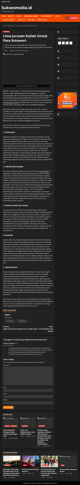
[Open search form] (63, 18)
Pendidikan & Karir (31, 16)
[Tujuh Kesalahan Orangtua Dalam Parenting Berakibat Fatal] (11, 423)
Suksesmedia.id (17, 7)
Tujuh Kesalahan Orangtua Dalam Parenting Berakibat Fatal (10, 433)
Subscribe (73, 18)
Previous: (15, 328)
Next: (40, 329)
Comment (6, 365)
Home (3, 16)
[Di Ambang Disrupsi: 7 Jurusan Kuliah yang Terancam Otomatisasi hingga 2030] (49, 461)
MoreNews (45, 483)
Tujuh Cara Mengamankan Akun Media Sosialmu (27, 432)
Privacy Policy (42, 20)
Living (18, 16)
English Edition (8, 20)
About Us (11, 16)
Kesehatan (7, 426)
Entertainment (46, 16)
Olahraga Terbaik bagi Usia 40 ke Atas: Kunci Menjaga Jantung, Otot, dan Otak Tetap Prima (11, 472)
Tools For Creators (8, 343)
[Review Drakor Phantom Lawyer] (68, 461)
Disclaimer (31, 20)
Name (5, 387)
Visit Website (10, 321)
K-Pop (25, 465)
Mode (57, 16)
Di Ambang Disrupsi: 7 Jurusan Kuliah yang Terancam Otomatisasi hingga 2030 (49, 472)
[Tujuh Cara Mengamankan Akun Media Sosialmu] (28, 423)
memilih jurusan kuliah (10, 102)
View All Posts (22, 321)
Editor (5, 50)
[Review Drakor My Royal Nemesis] (30, 461)
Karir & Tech (45, 465)
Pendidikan (6, 31)
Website (5, 400)
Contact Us (21, 20)
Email (4, 393)
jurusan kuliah (44, 171)
